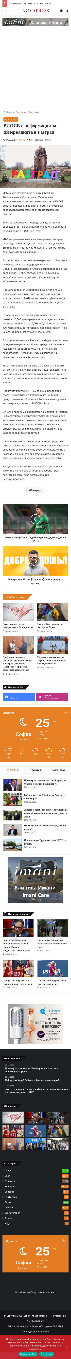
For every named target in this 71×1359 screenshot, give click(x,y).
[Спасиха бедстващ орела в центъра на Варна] (52, 612)
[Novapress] (35, 10)
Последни (36, 769)
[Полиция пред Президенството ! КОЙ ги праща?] (12, 845)
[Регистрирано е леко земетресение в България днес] (18, 612)
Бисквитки (46, 1354)
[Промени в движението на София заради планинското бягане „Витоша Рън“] (52, 645)
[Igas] (35, 21)
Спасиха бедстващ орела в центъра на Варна (50, 625)
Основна (9, 1191)
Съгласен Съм (28, 1354)
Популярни (12, 769)
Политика (9, 1181)
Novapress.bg (59, 1315)
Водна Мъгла (24, 1326)
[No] (67, 1347)
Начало (9, 112)
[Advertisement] (35, 69)
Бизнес (8, 1202)
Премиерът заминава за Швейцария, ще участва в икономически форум (45, 782)
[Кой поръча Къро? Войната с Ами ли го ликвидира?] (12, 799)
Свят (7, 1176)
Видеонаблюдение (42, 1326)
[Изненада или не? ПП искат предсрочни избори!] (12, 830)
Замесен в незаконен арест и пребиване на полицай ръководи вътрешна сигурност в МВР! (46, 813)
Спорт (7, 1170)
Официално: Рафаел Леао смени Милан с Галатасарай (17, 982)
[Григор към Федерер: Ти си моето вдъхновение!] (52, 968)
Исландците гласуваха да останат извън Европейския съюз (52, 943)
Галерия (9, 1207)
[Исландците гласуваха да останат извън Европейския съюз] (52, 928)
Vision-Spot (43, 1331)
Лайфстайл (10, 1197)
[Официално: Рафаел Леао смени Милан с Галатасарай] (18, 968)
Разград (36, 490)
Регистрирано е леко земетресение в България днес (18, 625)
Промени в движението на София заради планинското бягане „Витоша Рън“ (51, 660)
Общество (33, 112)
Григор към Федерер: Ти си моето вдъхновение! (51, 982)
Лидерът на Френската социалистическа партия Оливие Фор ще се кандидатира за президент (16, 945)
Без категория (12, 1213)
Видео (7, 1223)
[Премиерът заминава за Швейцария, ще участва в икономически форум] (12, 785)
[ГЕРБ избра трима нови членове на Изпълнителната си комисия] (35, 1144)
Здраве (8, 1218)
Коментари (59, 769)
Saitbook (39, 1321)
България (21, 112)
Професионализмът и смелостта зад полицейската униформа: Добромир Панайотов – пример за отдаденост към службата (17, 663)
